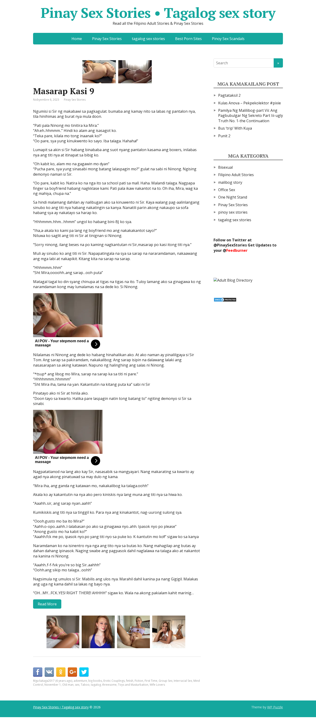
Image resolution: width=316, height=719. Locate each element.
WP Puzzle (275, 707)
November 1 (52, 685)
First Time (151, 681)
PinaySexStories (232, 245)
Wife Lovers (157, 685)
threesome (109, 685)
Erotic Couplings (114, 681)
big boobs (95, 681)
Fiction (139, 681)
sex (77, 685)
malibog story (230, 182)
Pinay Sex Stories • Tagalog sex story (158, 13)
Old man (68, 685)
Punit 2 (224, 135)
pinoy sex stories (233, 212)
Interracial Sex (183, 681)
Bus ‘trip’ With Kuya (235, 128)
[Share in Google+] (72, 672)
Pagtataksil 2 (229, 95)
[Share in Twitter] (84, 672)
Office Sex (226, 189)
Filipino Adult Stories (236, 174)
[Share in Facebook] (37, 672)
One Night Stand (232, 197)
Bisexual (225, 167)
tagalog (96, 685)
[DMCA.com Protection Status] (225, 299)
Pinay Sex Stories (107, 38)
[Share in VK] (49, 672)
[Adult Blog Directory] (233, 279)
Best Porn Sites (188, 38)
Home (76, 38)
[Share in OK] (60, 672)
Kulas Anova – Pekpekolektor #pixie (249, 103)
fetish (129, 681)
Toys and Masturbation (133, 685)
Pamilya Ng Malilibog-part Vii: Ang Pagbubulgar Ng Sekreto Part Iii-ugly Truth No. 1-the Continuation (250, 115)
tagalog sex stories (148, 38)
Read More (47, 604)
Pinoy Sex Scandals (228, 38)
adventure (80, 681)
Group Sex (165, 681)
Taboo (85, 685)
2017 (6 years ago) (60, 681)
